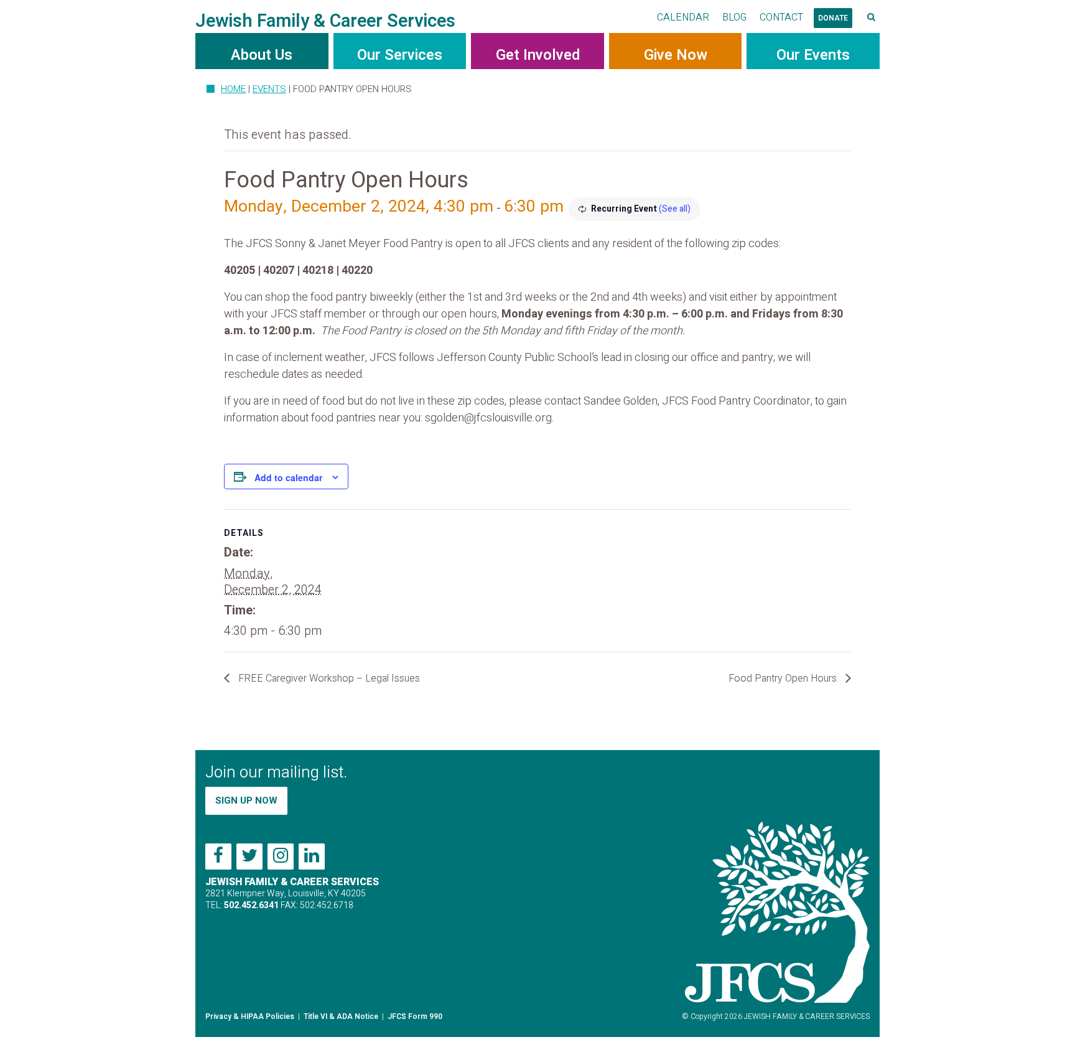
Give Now (675, 55)
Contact (781, 17)
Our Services (399, 55)
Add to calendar (288, 477)
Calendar (683, 17)
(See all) (675, 208)
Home (233, 89)
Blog (734, 17)
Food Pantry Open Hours (783, 678)
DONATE (833, 18)
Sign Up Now (246, 800)
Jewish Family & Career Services (325, 21)
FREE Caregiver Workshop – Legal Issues (328, 678)
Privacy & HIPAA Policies (249, 1016)
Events (269, 89)
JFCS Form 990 (415, 1016)
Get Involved (538, 55)
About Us (261, 55)
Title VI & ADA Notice (341, 1016)
